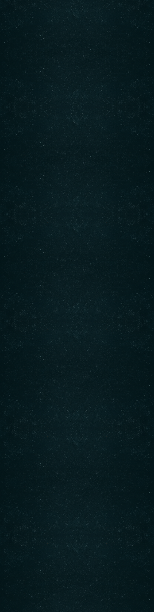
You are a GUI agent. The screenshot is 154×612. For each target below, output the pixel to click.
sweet (114, 248)
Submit (23, 439)
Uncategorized (36, 308)
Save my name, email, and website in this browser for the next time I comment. (72, 426)
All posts (77, 329)
